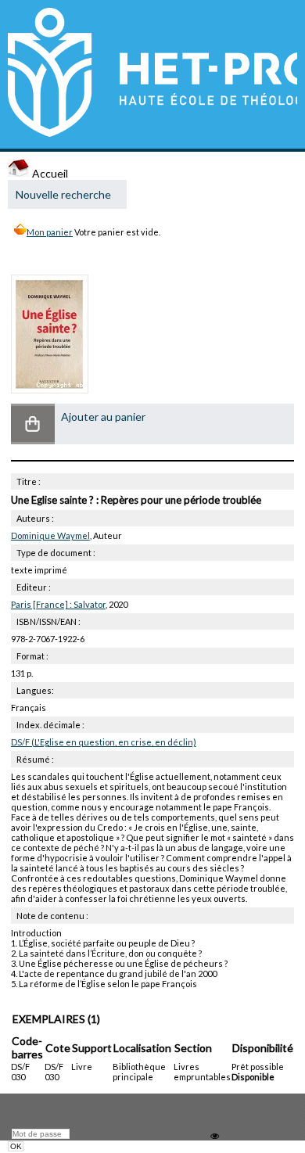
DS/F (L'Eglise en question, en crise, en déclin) (103, 742)
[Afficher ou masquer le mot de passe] (214, 1136)
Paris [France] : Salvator (58, 604)
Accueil (49, 173)
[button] (33, 424)
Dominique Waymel (50, 535)
